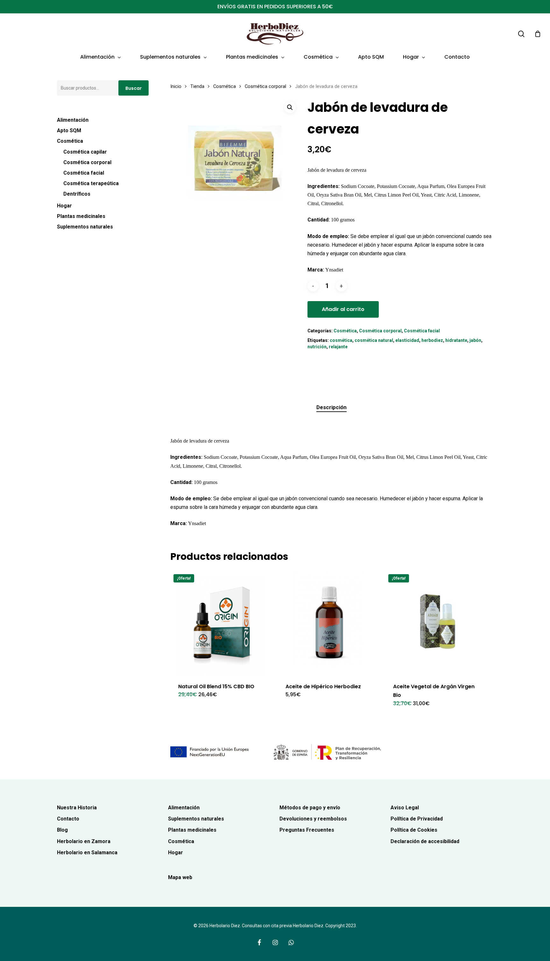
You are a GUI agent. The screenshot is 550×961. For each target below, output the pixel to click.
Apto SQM (69, 130)
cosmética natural (374, 340)
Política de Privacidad (417, 819)
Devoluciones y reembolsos (313, 819)
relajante (338, 346)
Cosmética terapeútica (91, 183)
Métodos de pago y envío (309, 808)
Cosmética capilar (85, 152)
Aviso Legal (405, 808)
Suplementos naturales (85, 227)
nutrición (317, 346)
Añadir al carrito (343, 309)
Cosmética (70, 141)
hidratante (456, 340)
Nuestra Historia (77, 808)
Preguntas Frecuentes (306, 830)
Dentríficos (76, 194)
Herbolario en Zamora (83, 841)
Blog (62, 830)
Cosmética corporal (87, 162)
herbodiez (432, 340)
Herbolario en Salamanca (87, 852)
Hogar (64, 206)
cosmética (341, 340)
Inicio (175, 86)
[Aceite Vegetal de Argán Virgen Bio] (437, 623)
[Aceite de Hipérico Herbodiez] (329, 623)
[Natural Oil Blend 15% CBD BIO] (222, 623)
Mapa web (180, 877)
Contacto (68, 819)
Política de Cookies (414, 830)
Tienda (197, 86)
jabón (475, 340)
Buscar (133, 88)
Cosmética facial (83, 173)
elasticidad (407, 340)
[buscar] (521, 34)
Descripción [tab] (331, 407)
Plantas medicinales (81, 216)
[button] (290, 107)
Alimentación (72, 120)
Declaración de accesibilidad (425, 841)
